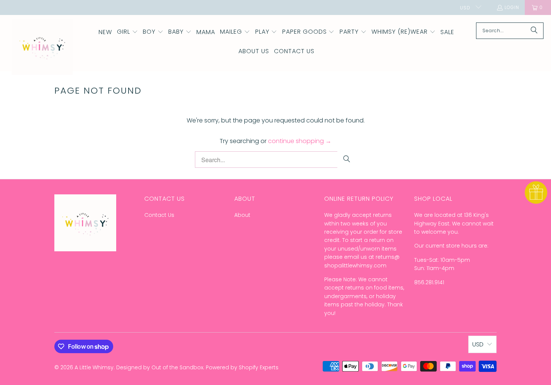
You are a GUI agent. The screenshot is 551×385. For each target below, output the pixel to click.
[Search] (534, 30)
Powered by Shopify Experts (242, 367)
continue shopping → (299, 141)
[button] (127, 32)
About (242, 215)
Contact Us (159, 215)
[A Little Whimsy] (42, 47)
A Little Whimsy (94, 367)
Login (512, 7)
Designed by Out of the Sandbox (159, 367)
